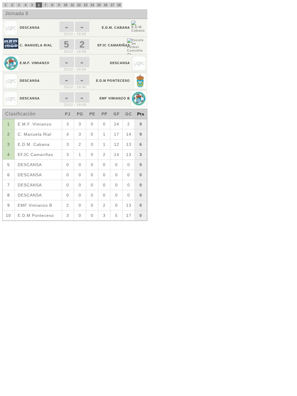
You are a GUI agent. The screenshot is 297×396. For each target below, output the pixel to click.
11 (72, 5)
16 (105, 5)
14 (92, 5)
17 (112, 5)
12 (79, 5)
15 (99, 5)
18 (119, 5)
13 (85, 5)
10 (65, 5)
